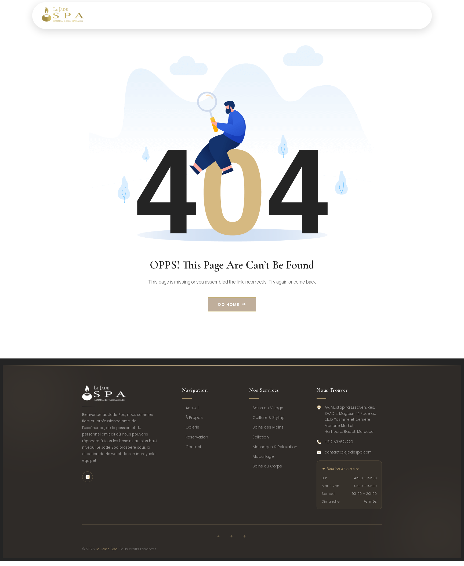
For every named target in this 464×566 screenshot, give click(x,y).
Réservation (197, 437)
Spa (170, 15)
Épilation (261, 437)
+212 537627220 (339, 442)
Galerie (192, 427)
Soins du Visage (268, 408)
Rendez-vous (292, 15)
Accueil (192, 408)
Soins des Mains (268, 427)
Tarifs (248, 15)
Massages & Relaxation (275, 446)
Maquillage (263, 456)
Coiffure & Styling (269, 417)
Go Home (229, 304)
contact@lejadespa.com (348, 452)
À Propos (194, 417)
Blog (334, 15)
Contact (372, 15)
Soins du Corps (267, 466)
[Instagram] (87, 476)
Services (207, 15)
